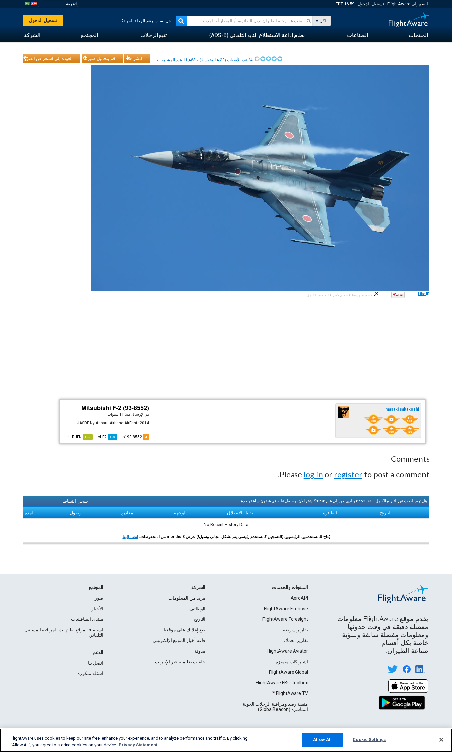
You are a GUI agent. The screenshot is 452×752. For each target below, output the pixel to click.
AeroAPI (299, 598)
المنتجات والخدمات (290, 587)
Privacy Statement (138, 744)
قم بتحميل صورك (99, 58)
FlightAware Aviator (287, 651)
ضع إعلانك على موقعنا (184, 629)
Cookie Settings (369, 739)
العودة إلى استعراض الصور (48, 58)
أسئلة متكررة (90, 673)
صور (99, 598)
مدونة (199, 651)
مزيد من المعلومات (186, 598)
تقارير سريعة (295, 629)
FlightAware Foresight (285, 619)
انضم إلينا (130, 536)
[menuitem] (418, 35)
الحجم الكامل (317, 295)
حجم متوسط (361, 295)
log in (313, 474)
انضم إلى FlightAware (407, 3)
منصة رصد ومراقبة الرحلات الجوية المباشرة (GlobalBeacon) (275, 706)
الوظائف (197, 608)
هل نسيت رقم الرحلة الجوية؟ (146, 21)
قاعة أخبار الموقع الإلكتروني (179, 640)
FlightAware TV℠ (289, 693)
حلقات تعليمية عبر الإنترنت (180, 661)
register (348, 474)
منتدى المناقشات (87, 619)
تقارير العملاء (295, 640)
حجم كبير (340, 295)
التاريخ (199, 619)
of (106, 437)
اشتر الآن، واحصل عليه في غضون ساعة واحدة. (276, 500)
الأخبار (97, 608)
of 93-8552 (134, 437)
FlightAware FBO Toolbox (282, 682)
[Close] (441, 739)
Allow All (322, 739)
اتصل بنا (95, 663)
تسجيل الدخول (371, 3)
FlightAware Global (288, 672)
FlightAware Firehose (286, 608)
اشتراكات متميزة (292, 661)
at (79, 437)
